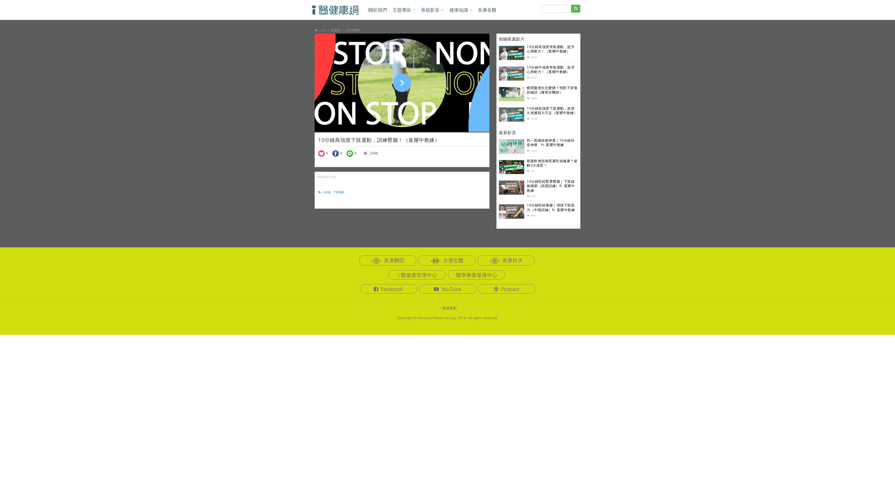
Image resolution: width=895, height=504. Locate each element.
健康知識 (458, 10)
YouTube (451, 288)
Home (322, 30)
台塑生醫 (453, 260)
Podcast (510, 288)
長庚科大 (512, 260)
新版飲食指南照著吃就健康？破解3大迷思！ (552, 163)
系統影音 (430, 10)
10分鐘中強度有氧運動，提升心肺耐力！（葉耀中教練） (551, 69)
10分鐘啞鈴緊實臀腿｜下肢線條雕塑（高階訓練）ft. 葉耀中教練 (551, 186)
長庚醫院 (394, 260)
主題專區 (401, 10)
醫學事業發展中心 (476, 274)
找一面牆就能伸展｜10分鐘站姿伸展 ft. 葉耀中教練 (551, 142)
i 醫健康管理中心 (417, 274)
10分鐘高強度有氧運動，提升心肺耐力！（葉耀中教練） (551, 49)
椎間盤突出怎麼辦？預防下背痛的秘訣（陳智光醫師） (552, 90)
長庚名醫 (487, 10)
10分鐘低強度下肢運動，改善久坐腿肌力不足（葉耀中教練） (552, 110)
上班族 (326, 192)
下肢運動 (338, 192)
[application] (402, 83)
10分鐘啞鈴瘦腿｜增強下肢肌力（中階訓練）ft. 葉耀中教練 (551, 207)
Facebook (392, 288)
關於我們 (377, 10)
